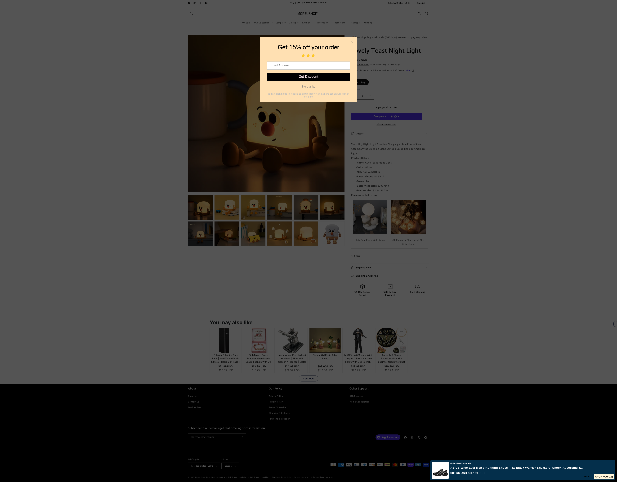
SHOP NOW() (604, 476)
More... (588, 476)
